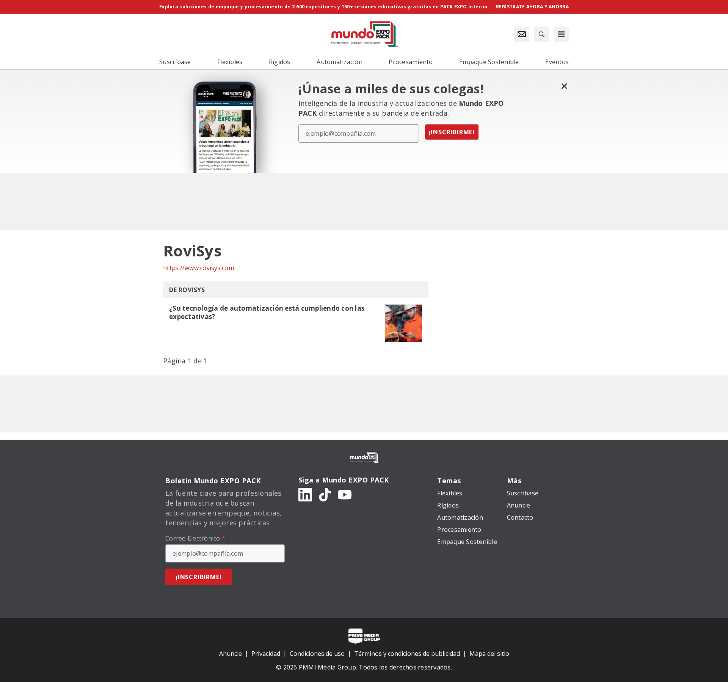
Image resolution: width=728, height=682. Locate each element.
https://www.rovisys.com (198, 268)
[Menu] (561, 34)
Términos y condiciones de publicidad (407, 653)
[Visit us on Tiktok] (325, 494)
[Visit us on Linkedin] (305, 494)
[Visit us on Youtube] (344, 494)
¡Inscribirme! (452, 132)
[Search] (541, 34)
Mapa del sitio (489, 653)
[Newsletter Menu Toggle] (521, 34)
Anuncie (230, 653)
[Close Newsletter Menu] (564, 86)
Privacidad (265, 653)
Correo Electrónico (195, 538)
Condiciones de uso (317, 653)
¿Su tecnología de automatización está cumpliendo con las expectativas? (266, 312)
